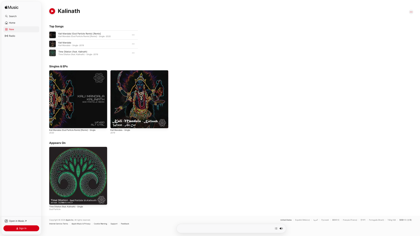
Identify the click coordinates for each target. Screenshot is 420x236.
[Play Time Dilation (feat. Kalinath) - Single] (53, 200)
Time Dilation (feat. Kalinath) (72, 51)
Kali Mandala (64, 42)
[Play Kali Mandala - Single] (114, 124)
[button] (21, 16)
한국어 (363, 220)
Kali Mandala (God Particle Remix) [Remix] (79, 33)
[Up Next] (276, 228)
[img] (11, 7)
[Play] (52, 11)
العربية (315, 220)
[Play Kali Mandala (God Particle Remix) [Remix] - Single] (53, 124)
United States (286, 220)
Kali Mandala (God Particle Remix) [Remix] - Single (74, 71)
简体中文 (335, 220)
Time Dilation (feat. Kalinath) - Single (68, 148)
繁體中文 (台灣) (405, 220)
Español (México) (302, 220)
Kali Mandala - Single (121, 71)
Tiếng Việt (392, 220)
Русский (325, 220)
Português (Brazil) (376, 220)
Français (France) (350, 220)
